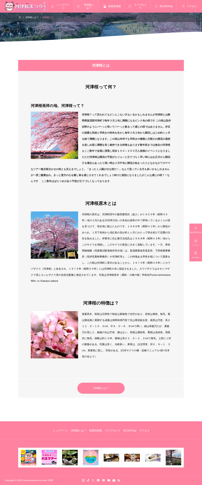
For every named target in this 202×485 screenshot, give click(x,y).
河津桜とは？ (101, 388)
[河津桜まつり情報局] (26, 6)
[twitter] (93, 480)
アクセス (144, 430)
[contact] (114, 480)
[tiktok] (88, 480)
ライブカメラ (112, 430)
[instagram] (83, 480)
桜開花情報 (95, 430)
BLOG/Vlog (129, 430)
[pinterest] (103, 480)
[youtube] (108, 480)
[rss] (119, 480)
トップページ (60, 430)
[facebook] (98, 480)
